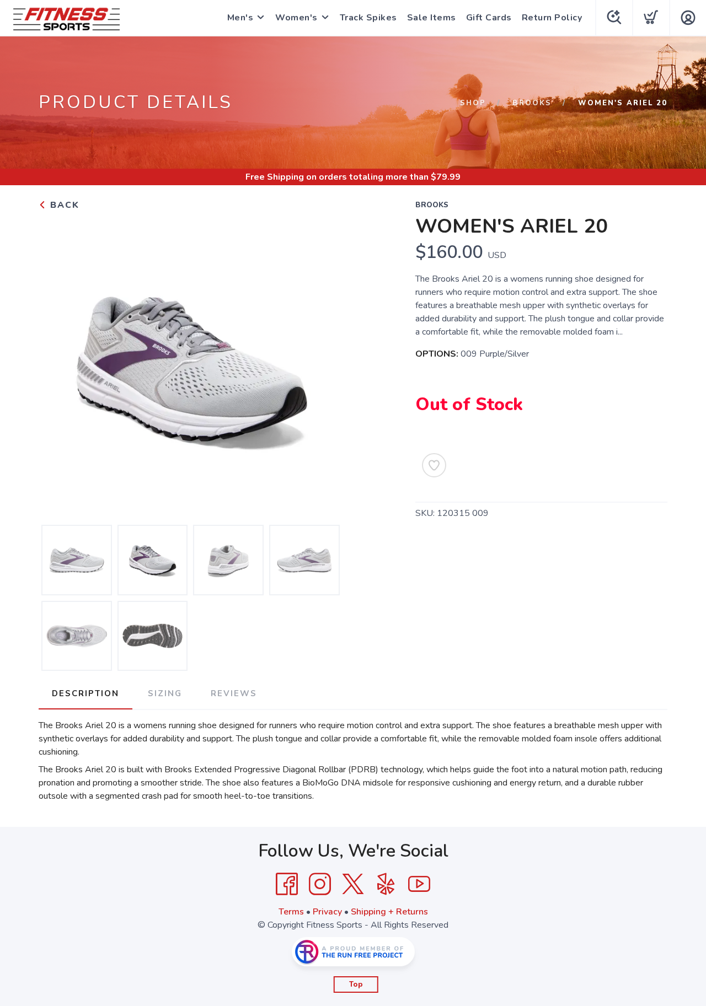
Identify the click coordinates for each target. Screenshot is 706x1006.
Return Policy (552, 18)
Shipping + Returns (389, 912)
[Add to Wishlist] (434, 465)
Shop (473, 103)
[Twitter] (353, 884)
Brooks (532, 103)
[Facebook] (286, 884)
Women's (296, 18)
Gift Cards (489, 18)
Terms (291, 912)
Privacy (327, 912)
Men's (240, 18)
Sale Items (431, 18)
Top (356, 984)
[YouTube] (419, 884)
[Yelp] (386, 884)
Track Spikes (368, 18)
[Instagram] (319, 884)
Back (63, 205)
